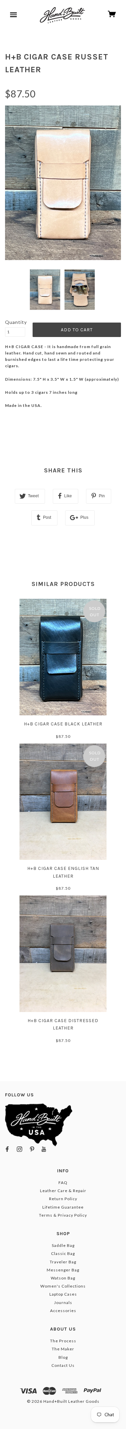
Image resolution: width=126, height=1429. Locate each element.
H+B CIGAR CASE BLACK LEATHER (63, 724)
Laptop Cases (63, 1294)
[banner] (62, 15)
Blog (63, 1357)
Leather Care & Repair (63, 1190)
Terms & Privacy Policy (63, 1215)
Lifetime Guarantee (63, 1207)
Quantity (15, 322)
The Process (63, 1340)
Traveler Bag (63, 1261)
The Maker (63, 1348)
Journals (63, 1302)
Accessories (63, 1310)
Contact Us (63, 1365)
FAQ (63, 1182)
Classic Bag (63, 1253)
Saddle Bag (63, 1245)
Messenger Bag (63, 1269)
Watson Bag (63, 1277)
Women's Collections (63, 1286)
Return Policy (63, 1198)
